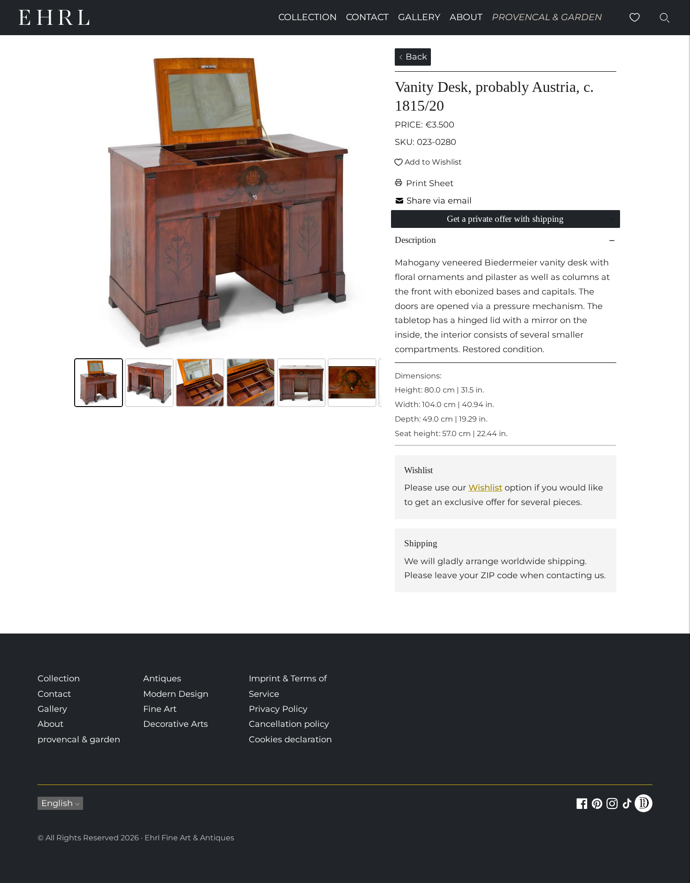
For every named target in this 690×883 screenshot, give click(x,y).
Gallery (419, 17)
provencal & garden (547, 17)
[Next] (368, 202)
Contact (367, 17)
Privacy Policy (278, 709)
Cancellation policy (289, 724)
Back (415, 57)
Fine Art (159, 709)
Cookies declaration (290, 739)
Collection (307, 17)
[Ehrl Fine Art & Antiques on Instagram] (612, 809)
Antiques (162, 678)
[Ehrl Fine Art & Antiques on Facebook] (582, 809)
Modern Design (175, 694)
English (57, 803)
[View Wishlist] (635, 17)
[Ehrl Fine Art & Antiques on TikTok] (627, 809)
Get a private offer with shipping (505, 219)
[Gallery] (228, 229)
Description (415, 240)
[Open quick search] (664, 17)
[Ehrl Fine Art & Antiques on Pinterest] (597, 809)
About (466, 17)
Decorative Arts (175, 724)
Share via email (439, 201)
